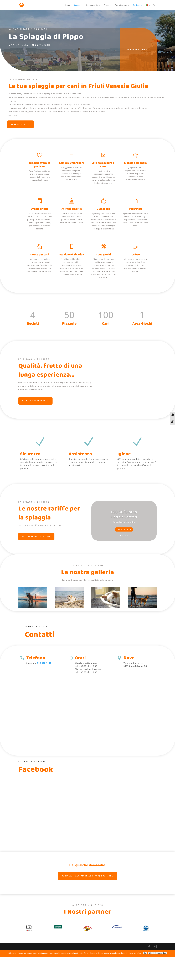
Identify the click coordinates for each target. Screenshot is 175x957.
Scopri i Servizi (20, 124)
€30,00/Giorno (124, 512)
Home (67, 5)
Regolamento (92, 5)
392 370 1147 (44, 663)
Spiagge (77, 5)
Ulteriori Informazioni (157, 953)
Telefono (35, 658)
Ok (145, 953)
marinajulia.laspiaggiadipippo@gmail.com (87, 876)
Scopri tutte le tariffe (36, 536)
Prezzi (106, 5)
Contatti (136, 5)
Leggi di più (124, 529)
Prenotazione (121, 5)
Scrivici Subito (139, 49)
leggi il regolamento (35, 401)
